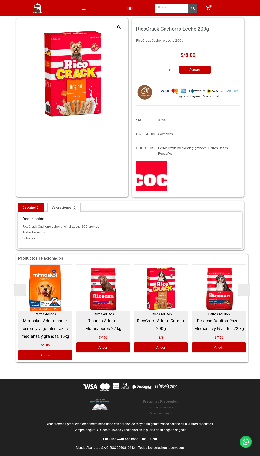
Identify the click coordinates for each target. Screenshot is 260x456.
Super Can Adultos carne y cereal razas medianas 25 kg (228, 328)
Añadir (55, 347)
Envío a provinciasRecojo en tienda (160, 407)
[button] (119, 27)
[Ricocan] (151, 176)
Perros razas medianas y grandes (182, 148)
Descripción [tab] (31, 208)
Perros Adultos (55, 314)
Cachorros (165, 134)
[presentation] (20, 290)
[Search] (192, 8)
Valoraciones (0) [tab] (64, 208)
